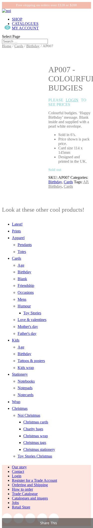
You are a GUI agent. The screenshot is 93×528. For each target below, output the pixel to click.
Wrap (16, 402)
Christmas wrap (35, 436)
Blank (22, 279)
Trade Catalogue (25, 494)
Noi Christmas (29, 415)
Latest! (17, 224)
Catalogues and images (30, 498)
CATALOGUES (25, 24)
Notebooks (26, 381)
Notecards (25, 395)
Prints (16, 231)
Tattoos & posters (31, 361)
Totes (22, 252)
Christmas (20, 408)
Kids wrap (26, 368)
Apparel (18, 238)
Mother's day (28, 326)
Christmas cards (35, 422)
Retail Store (21, 507)
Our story (19, 467)
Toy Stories (32, 313)
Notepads (25, 388)
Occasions (26, 292)
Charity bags (33, 429)
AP (85, 182)
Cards (18, 46)
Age (21, 265)
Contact (18, 471)
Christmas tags (34, 442)
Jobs (15, 503)
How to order (22, 489)
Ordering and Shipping (30, 485)
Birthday (33, 46)
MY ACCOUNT (25, 28)
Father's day (27, 333)
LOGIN (72, 100)
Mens (22, 299)
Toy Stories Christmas (35, 456)
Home (6, 46)
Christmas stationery (39, 449)
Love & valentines (32, 320)
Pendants (25, 245)
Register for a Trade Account (34, 480)
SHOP (17, 19)
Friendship (26, 285)
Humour (24, 306)
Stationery (20, 374)
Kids (15, 340)
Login (16, 476)
